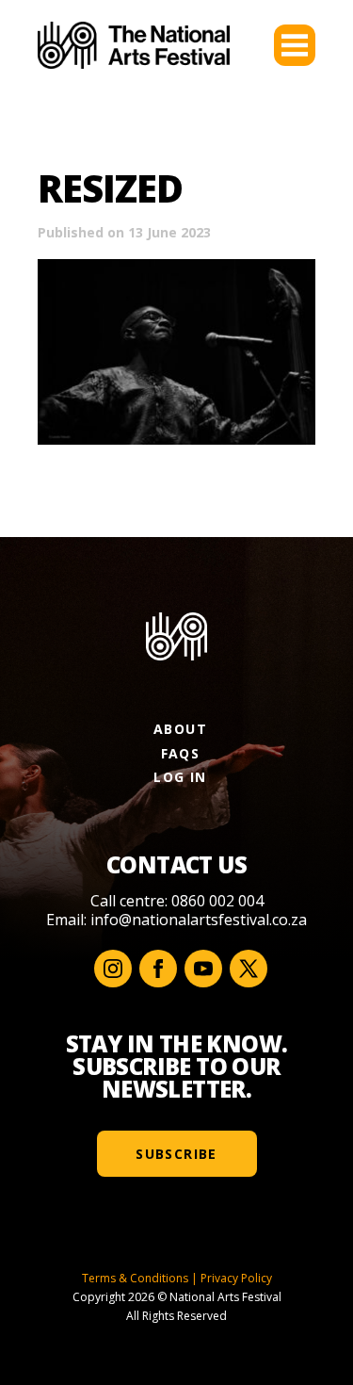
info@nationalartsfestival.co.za (198, 919)
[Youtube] (203, 968)
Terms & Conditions (135, 1278)
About (180, 729)
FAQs (181, 753)
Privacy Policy (236, 1278)
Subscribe (176, 1154)
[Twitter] (248, 968)
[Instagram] (113, 968)
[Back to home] (134, 45)
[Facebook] (158, 968)
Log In (179, 777)
